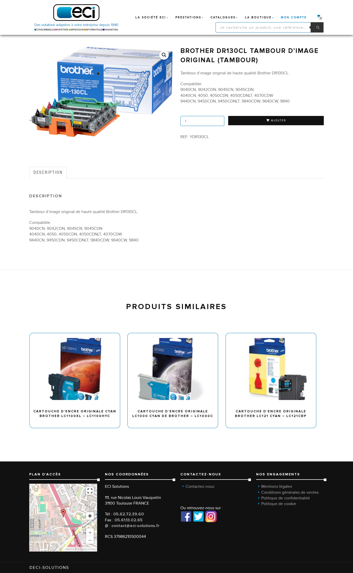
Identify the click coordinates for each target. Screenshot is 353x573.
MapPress (70, 549)
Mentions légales (276, 486)
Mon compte (294, 17)
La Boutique (258, 17)
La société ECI (150, 17)
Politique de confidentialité (285, 498)
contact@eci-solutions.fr (135, 525)
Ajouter (278, 120)
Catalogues (223, 17)
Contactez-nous (200, 486)
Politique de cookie (278, 503)
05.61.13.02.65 (128, 520)
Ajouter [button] (77, 334)
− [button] (90, 540)
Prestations (188, 17)
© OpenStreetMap (86, 549)
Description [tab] (48, 172)
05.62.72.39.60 (128, 514)
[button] (164, 55)
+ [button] (90, 532)
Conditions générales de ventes (290, 492)
